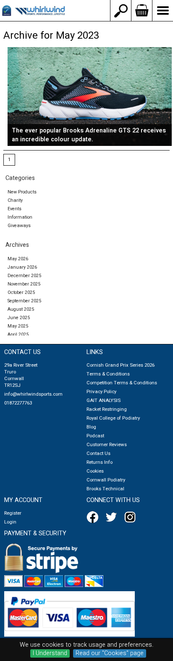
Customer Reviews (106, 444)
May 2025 (18, 326)
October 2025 (21, 292)
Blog (91, 427)
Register (12, 513)
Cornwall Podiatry (105, 480)
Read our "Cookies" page (110, 653)
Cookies (95, 471)
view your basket (141, 10)
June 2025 (19, 318)
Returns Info (99, 462)
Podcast (95, 435)
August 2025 (21, 309)
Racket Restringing (106, 409)
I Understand (50, 653)
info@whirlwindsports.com (33, 394)
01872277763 (18, 403)
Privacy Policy (101, 391)
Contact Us (98, 453)
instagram (131, 517)
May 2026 (18, 259)
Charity (15, 200)
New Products (22, 192)
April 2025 (18, 334)
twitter (113, 517)
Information (20, 217)
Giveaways (19, 225)
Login (10, 522)
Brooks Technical (105, 488)
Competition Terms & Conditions (121, 382)
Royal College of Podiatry (113, 418)
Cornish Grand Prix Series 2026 (120, 365)
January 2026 (22, 267)
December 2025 (24, 275)
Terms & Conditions (108, 374)
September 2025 (24, 301)
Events (14, 209)
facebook (94, 517)
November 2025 (24, 284)
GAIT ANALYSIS (103, 400)
